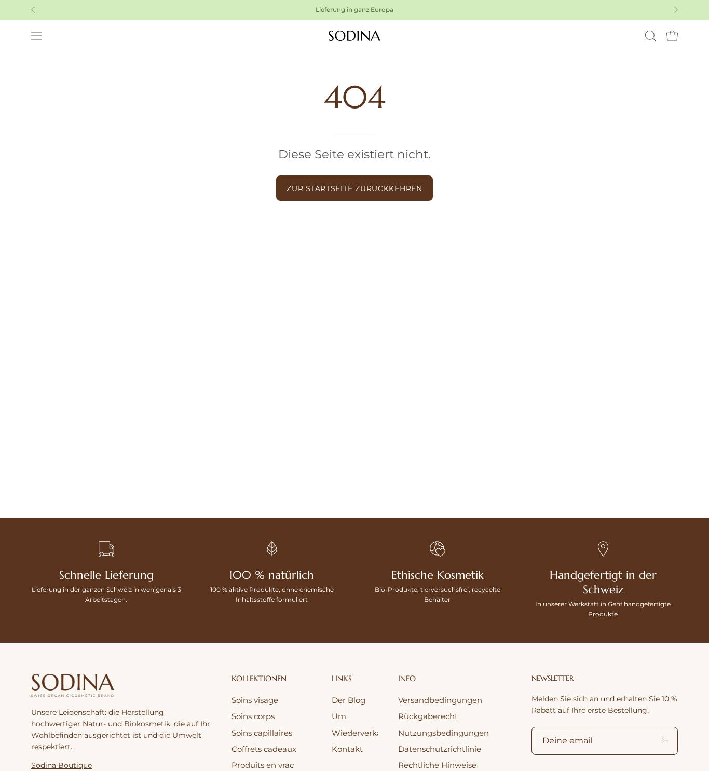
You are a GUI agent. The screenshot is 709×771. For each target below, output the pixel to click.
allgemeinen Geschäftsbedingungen (458, 480)
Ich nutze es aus (443, 444)
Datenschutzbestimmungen (415, 489)
